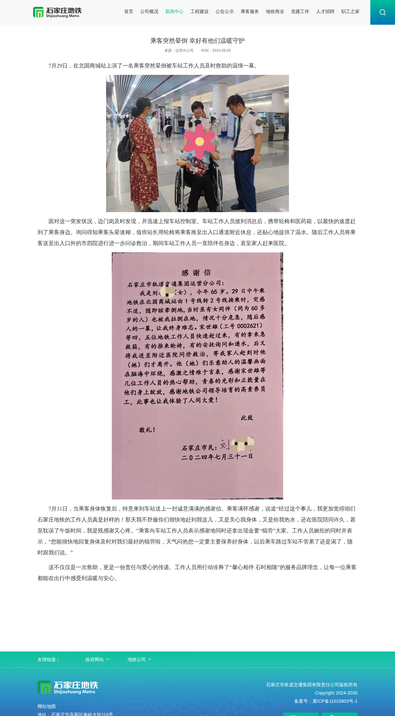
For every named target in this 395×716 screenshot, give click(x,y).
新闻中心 (174, 11)
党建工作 (300, 11)
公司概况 (149, 11)
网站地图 (46, 706)
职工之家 (350, 11)
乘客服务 (250, 11)
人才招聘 (325, 11)
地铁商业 (275, 11)
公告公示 (225, 11)
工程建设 (199, 11)
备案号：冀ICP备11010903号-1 (326, 701)
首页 (128, 11)
